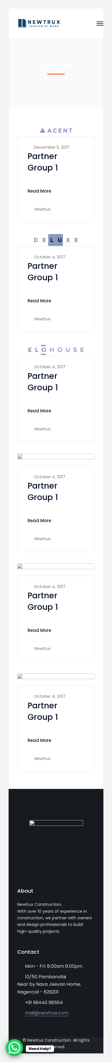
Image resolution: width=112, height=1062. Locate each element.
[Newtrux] (38, 23)
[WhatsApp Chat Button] (14, 1047)
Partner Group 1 (43, 162)
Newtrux (42, 209)
